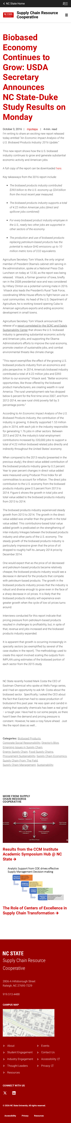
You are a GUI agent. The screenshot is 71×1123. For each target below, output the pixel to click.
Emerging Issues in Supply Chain (22, 747)
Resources (13, 1072)
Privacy (25, 1116)
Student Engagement (20, 1052)
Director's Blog (50, 742)
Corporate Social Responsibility (21, 742)
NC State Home (15, 3)
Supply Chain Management (19, 765)
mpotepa (32, 129)
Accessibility (10, 1116)
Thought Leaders (17, 1065)
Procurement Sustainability (19, 756)
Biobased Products (29, 738)
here (58, 168)
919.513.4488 (11, 994)
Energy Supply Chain (15, 751)
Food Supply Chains (41, 751)
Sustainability (45, 765)
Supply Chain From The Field (20, 760)
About (10, 1045)
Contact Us (48, 1052)
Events (45, 1045)
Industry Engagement (20, 1059)
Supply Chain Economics (52, 756)
